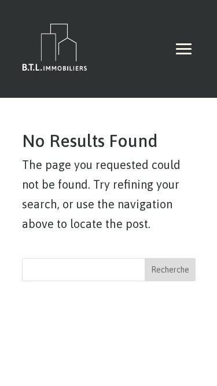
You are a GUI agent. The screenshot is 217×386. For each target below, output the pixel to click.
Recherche (170, 269)
